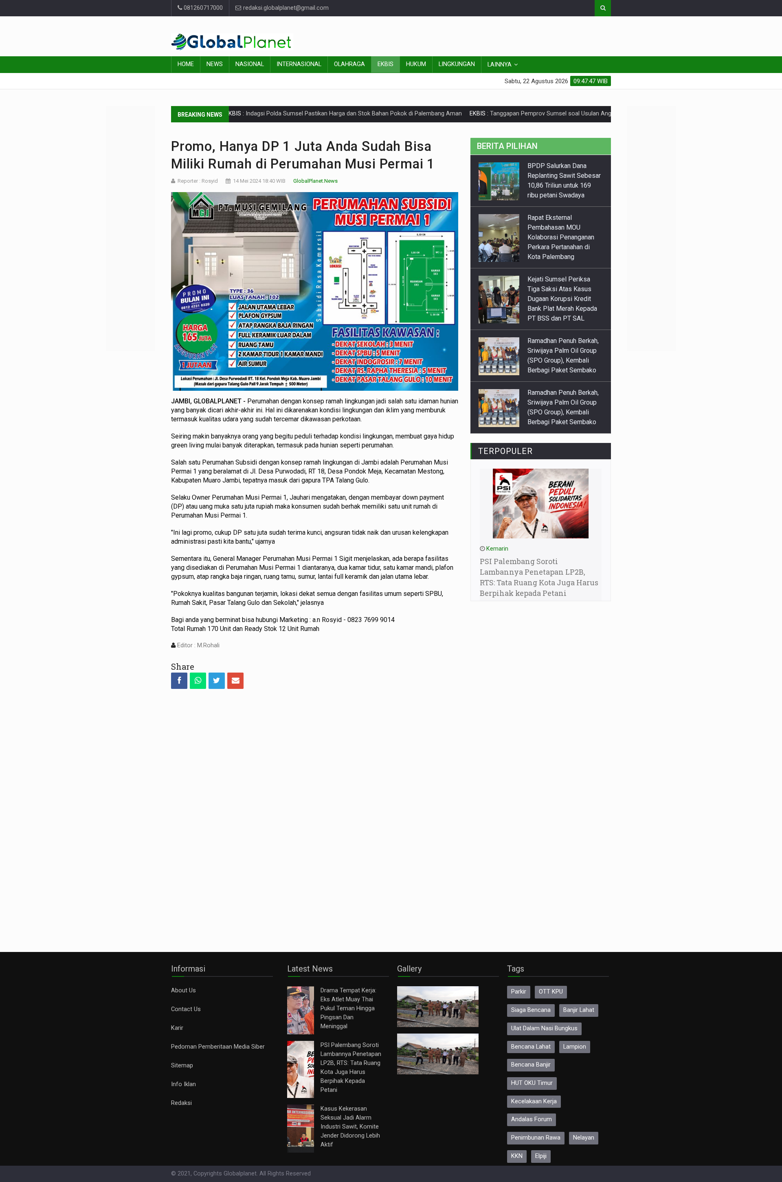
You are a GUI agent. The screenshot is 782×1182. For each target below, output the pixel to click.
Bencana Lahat (531, 1046)
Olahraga (349, 64)
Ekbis (385, 64)
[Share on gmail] (235, 681)
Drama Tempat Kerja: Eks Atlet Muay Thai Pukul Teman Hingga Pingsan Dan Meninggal (348, 1008)
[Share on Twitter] (217, 681)
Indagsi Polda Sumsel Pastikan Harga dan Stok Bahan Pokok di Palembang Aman (312, 113)
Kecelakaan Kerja (534, 1101)
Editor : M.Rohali (198, 645)
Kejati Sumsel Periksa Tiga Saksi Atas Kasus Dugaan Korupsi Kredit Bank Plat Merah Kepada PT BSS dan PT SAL (562, 298)
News (214, 64)
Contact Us (186, 1009)
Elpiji (541, 1156)
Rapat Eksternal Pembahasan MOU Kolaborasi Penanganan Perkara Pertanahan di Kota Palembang (560, 237)
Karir (177, 1028)
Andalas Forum (531, 1119)
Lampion (574, 1046)
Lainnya (500, 64)
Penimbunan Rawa (535, 1137)
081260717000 (202, 7)
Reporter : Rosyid (198, 181)
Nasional (249, 64)
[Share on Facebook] (179, 681)
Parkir (518, 991)
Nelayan (583, 1137)
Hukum (416, 64)
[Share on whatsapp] (198, 681)
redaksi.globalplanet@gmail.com (285, 7)
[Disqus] (314, 813)
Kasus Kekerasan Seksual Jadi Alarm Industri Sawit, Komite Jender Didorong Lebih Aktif (350, 1126)
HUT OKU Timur (532, 1083)
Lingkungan (457, 64)
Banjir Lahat (578, 1010)
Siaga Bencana (531, 1010)
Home (186, 64)
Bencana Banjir (531, 1064)
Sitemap (182, 1065)
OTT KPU (551, 991)
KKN (517, 1156)
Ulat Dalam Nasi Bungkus (544, 1028)
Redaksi (181, 1103)
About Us (183, 990)
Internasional (299, 64)
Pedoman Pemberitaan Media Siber (218, 1046)
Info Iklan (183, 1084)
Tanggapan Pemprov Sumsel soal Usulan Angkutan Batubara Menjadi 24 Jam (551, 113)
